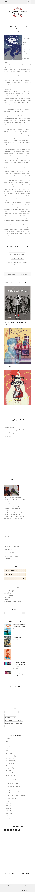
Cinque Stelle (8, 714)
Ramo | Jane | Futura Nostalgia (17, 366)
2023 (7, 743)
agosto (10, 763)
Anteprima (15, 712)
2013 (7, 818)
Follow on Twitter (11, 570)
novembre (11, 756)
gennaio (10, 801)
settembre (11, 760)
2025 (7, 738)
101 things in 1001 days (10, 553)
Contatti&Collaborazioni (11, 546)
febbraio (10, 775)
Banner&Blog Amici (10, 549)
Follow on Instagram (11, 578)
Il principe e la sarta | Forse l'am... (16, 408)
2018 (7, 806)
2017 (7, 808)
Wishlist (6, 543)
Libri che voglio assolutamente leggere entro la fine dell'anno (19, 674)
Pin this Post (18, 258)
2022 (7, 746)
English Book (8, 720)
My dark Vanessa (17, 650)
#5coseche (7, 712)
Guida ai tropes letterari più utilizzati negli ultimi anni (19, 626)
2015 (7, 813)
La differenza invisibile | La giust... (15, 323)
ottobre (10, 758)
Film (5, 540)
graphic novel (24, 262)
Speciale (15, 726)
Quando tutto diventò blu (15, 786)
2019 (7, 803)
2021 (7, 748)
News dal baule (9, 723)
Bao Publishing (15, 262)
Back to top (25, 890)
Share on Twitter (18, 254)
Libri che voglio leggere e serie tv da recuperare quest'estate (19, 664)
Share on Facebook (18, 251)
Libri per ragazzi (18, 720)
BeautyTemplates (13, 885)
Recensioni (17, 265)
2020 (7, 751)
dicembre (10, 753)
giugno (10, 768)
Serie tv (6, 536)
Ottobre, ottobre (17, 637)
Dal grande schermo (10, 717)
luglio (9, 765)
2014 (7, 815)
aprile (9, 770)
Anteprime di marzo (13, 783)
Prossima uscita (19, 723)
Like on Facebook (10, 574)
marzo (10, 773)
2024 (7, 741)
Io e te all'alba (12, 798)
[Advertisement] (14, 850)
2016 (7, 810)
